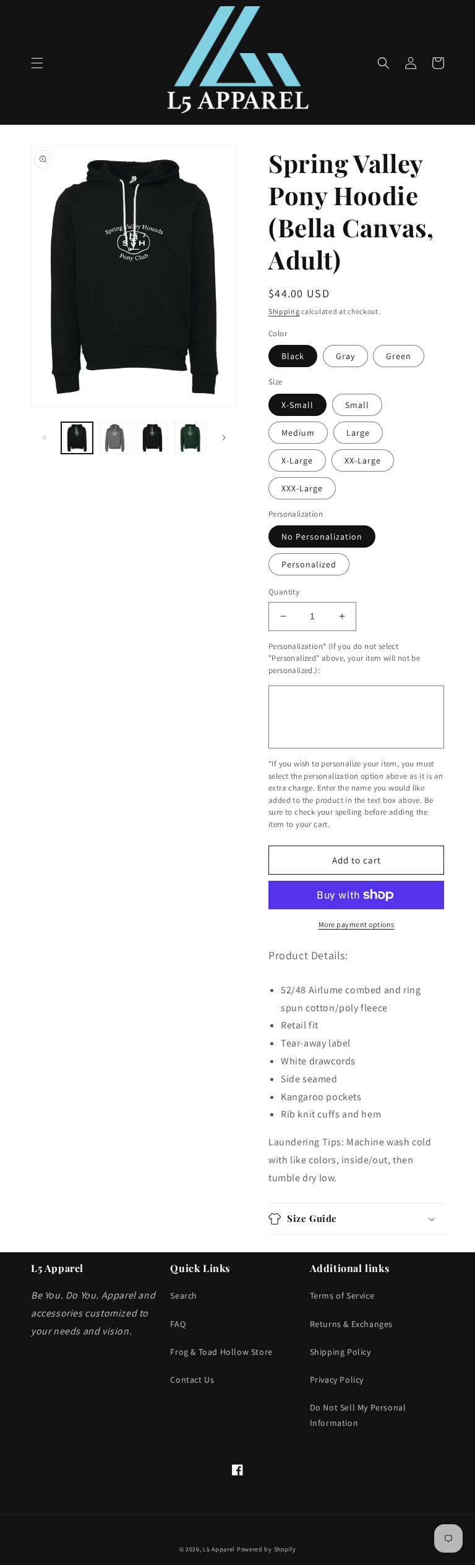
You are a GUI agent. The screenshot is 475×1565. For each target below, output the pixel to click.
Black (292, 356)
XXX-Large (302, 488)
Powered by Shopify (266, 1549)
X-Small (297, 404)
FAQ (178, 1324)
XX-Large (362, 460)
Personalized (308, 564)
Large (358, 432)
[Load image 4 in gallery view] (190, 438)
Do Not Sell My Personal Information (358, 1415)
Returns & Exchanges (351, 1324)
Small (357, 404)
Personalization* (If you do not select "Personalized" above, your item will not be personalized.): (344, 658)
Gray (345, 356)
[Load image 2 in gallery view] (115, 438)
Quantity (283, 592)
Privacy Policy (337, 1379)
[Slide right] (224, 437)
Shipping (284, 311)
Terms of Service (342, 1295)
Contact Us (192, 1379)
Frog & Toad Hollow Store (221, 1351)
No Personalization (321, 536)
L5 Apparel (219, 1549)
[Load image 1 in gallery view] (77, 438)
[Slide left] (44, 437)
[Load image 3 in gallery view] (152, 438)
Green (398, 356)
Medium (298, 432)
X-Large (297, 460)
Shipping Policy (340, 1351)
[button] (37, 63)
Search (183, 1295)
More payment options (357, 924)
